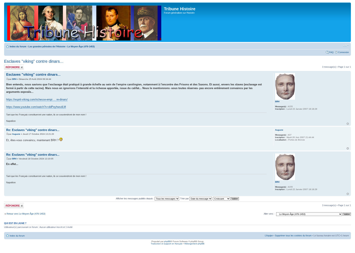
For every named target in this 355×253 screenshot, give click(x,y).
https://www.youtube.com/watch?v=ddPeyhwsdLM (36, 106)
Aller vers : (269, 213)
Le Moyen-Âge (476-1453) (81, 46)
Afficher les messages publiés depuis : (135, 198)
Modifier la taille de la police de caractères (346, 46)
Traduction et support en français (166, 244)
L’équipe (269, 235)
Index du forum (18, 46)
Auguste (16, 134)
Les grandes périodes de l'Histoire (46, 46)
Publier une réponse (9, 67)
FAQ (331, 52)
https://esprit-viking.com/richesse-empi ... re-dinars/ (37, 99)
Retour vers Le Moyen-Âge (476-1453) (26, 213)
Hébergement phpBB (194, 244)
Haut (348, 124)
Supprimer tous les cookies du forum (293, 235)
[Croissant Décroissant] (226, 198)
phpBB (167, 241)
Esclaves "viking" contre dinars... (33, 61)
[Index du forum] (84, 22)
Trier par (184, 198)
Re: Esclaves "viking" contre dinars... (32, 130)
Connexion (343, 52)
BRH (14, 79)
